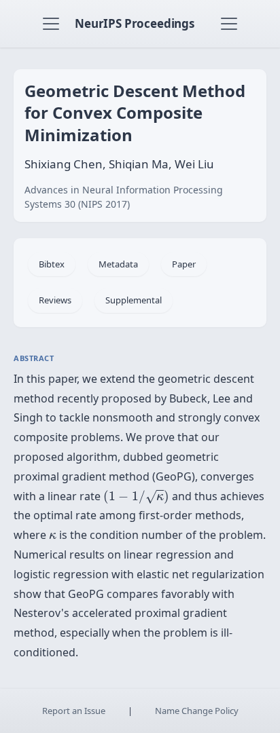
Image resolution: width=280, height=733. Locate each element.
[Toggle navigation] (51, 23)
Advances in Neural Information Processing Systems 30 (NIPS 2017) (123, 196)
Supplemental (133, 300)
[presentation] (136, 496)
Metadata (118, 264)
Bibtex (52, 264)
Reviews (55, 300)
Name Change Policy (197, 710)
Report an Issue (73, 710)
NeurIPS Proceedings (134, 23)
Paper (184, 264)
